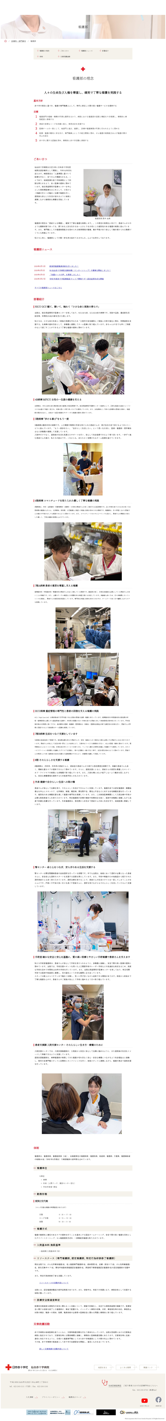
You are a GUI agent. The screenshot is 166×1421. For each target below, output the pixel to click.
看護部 (33, 41)
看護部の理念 (44, 51)
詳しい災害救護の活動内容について (53, 1348)
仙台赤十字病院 (5, 41)
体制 (41, 56)
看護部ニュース (87, 51)
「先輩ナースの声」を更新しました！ (65, 274)
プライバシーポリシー (51, 1397)
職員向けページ (75, 1397)
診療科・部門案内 (18, 41)
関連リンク (148, 1367)
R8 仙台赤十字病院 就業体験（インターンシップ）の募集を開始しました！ (80, 270)
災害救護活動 (65, 56)
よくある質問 (125, 1367)
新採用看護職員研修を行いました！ (64, 266)
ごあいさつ (64, 51)
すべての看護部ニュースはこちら (48, 287)
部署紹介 (105, 51)
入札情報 (29, 1397)
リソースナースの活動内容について (53, 1282)
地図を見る (102, 1367)
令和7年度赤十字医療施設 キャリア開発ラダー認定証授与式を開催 (76, 278)
